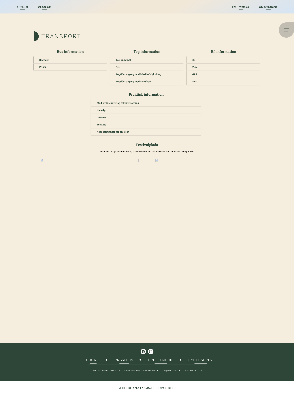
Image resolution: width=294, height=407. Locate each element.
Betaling (101, 124)
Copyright (147, 377)
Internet (101, 117)
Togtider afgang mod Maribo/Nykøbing (138, 74)
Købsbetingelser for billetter (113, 131)
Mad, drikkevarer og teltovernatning (118, 102)
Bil (193, 59)
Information (268, 6)
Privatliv (124, 360)
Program (44, 6)
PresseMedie (161, 360)
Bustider (44, 59)
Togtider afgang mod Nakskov (133, 81)
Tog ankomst (123, 59)
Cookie (93, 360)
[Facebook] (143, 351)
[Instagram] (150, 351)
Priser (42, 66)
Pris (118, 67)
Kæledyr (101, 110)
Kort (195, 81)
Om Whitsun (240, 6)
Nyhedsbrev (200, 360)
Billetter (22, 6)
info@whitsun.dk (169, 370)
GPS (194, 74)
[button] (70, 59)
